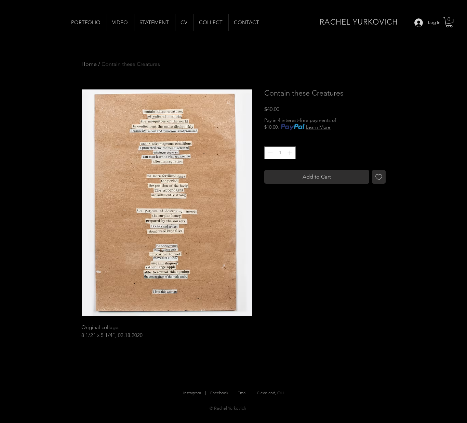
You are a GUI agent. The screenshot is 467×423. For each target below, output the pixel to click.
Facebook (219, 392)
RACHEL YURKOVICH (359, 22)
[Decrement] (269, 153)
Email (243, 392)
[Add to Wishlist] (379, 177)
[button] (449, 22)
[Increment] (290, 153)
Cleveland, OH (270, 392)
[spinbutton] (280, 153)
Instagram (192, 392)
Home (89, 64)
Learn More (318, 127)
